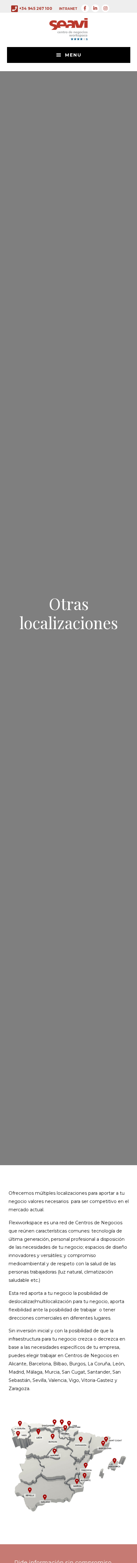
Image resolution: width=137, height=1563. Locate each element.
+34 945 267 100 (35, 8)
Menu (73, 55)
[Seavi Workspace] (68, 35)
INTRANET (68, 9)
